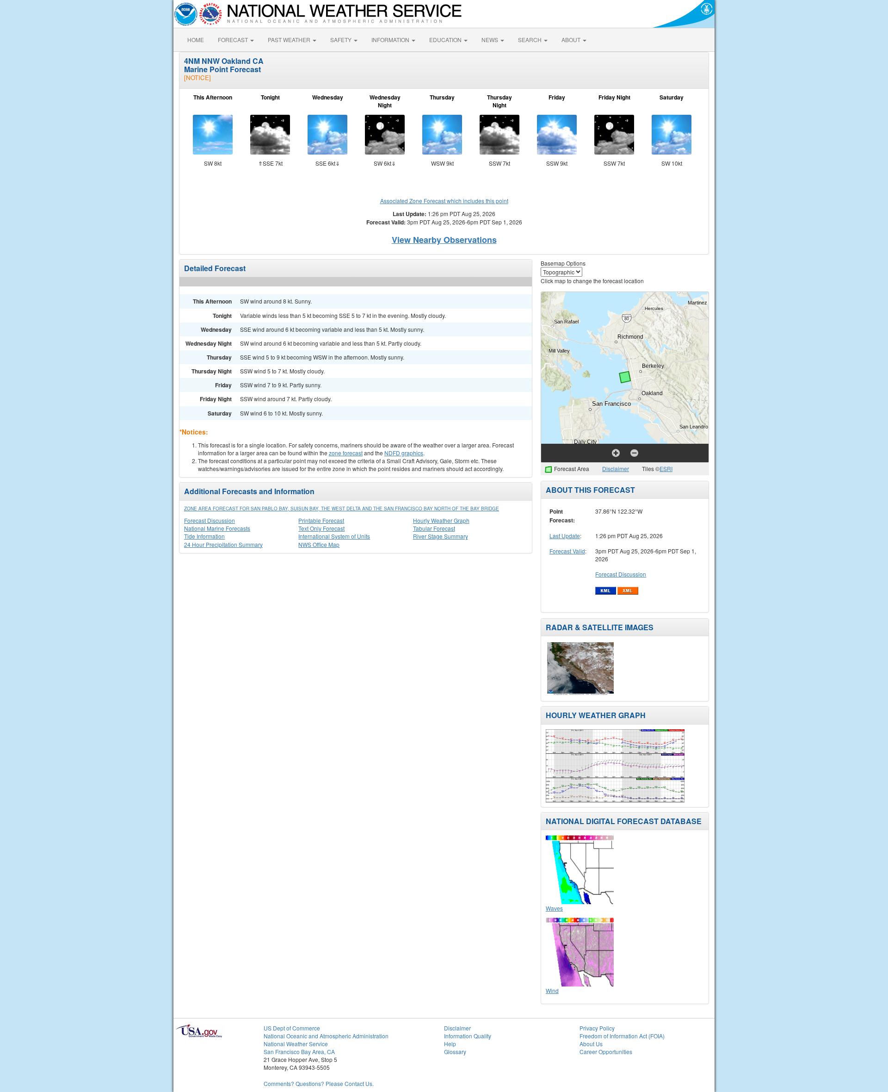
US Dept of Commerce (292, 1028)
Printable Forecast (321, 520)
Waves (554, 908)
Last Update (564, 536)
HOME (195, 39)
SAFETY (341, 39)
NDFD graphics (403, 453)
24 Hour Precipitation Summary (223, 544)
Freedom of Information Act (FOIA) (622, 1036)
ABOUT (571, 39)
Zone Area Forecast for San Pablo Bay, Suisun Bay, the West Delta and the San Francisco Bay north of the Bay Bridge (341, 508)
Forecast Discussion (209, 520)
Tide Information (204, 536)
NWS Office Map (318, 544)
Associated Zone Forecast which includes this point (444, 201)
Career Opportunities (606, 1051)
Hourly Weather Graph (441, 520)
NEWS (490, 39)
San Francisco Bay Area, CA (299, 1051)
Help (450, 1044)
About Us (591, 1044)
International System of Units (334, 536)
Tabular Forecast (434, 528)
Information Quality (467, 1036)
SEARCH (530, 39)
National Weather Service (296, 1044)
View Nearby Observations (444, 240)
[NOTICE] (197, 77)
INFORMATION (391, 39)
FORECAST (233, 39)
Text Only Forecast (321, 528)
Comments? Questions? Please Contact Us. (319, 1083)
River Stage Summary (440, 536)
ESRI (666, 468)
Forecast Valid (567, 551)
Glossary (455, 1051)
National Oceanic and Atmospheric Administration (326, 1036)
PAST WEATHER (290, 39)
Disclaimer (615, 468)
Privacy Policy (597, 1028)
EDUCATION (446, 39)
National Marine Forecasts (217, 528)
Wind (552, 990)
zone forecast (346, 453)
